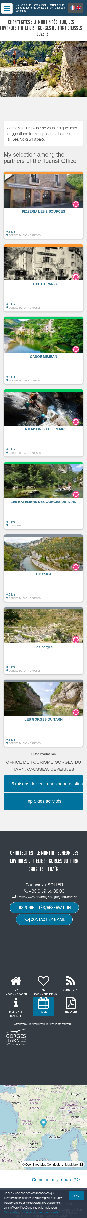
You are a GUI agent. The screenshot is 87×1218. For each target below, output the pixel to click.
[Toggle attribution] (82, 1164)
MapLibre (71, 1164)
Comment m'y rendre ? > (56, 1179)
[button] (43, 205)
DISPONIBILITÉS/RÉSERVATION (44, 907)
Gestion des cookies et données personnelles (32, 1212)
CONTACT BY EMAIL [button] (47, 919)
